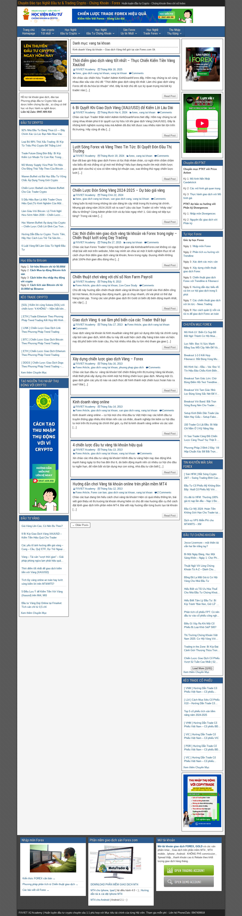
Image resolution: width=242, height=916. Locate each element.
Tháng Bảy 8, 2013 (110, 281)
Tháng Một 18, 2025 (111, 69)
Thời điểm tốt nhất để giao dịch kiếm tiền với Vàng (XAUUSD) (42, 570)
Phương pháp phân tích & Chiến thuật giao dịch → (50, 884)
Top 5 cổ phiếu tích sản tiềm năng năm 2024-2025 (199, 713)
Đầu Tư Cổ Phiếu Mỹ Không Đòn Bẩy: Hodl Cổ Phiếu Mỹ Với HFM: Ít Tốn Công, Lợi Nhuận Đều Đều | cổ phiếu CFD (202, 487)
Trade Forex (150, 31)
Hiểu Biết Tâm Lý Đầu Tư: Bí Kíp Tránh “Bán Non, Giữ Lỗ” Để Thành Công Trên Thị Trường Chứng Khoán (202, 602)
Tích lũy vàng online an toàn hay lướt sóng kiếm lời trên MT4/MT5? (42, 582)
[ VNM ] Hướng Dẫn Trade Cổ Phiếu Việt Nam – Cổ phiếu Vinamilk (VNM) (200, 690)
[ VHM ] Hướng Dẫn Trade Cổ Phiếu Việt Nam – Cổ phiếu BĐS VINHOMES (202, 724)
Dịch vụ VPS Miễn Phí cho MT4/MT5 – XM (199, 522)
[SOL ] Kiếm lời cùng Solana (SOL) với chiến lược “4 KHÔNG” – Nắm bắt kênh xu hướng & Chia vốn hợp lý (43, 307)
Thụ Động (173, 31)
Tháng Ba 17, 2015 (110, 242)
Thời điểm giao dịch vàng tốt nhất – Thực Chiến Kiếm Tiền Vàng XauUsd (124, 62)
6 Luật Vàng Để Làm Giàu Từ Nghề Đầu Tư (43, 247)
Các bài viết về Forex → (35, 890)
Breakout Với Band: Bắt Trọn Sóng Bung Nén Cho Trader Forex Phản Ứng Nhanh (200, 403)
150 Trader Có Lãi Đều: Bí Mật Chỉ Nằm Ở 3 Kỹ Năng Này (201, 426)
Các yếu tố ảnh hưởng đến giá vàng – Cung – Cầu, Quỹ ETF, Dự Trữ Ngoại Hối (42, 547)
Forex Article (82, 285)
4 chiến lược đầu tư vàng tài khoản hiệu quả (108, 445)
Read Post (170, 96)
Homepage (28, 31)
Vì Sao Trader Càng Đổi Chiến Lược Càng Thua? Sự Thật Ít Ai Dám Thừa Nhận (201, 438)
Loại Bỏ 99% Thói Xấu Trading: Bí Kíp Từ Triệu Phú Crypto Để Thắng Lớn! (43, 143)
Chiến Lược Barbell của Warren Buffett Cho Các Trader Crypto (43, 190)
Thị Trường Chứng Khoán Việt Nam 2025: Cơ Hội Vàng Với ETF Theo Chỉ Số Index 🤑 (201, 637)
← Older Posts (80, 525)
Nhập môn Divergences (203, 213)
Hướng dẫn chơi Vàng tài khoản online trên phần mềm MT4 (120, 484)
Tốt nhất (47, 31)
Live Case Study (128, 285)
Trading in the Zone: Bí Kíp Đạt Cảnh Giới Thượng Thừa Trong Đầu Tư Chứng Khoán (201, 648)
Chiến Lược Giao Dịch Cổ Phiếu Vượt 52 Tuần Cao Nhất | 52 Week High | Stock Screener (202, 660)
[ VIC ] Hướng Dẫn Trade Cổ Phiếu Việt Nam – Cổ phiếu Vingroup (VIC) (200, 759)
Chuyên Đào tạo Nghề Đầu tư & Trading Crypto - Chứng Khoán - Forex (69, 3)
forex (78, 73)
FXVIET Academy (85, 69)
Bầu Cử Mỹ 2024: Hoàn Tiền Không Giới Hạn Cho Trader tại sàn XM (201, 510)
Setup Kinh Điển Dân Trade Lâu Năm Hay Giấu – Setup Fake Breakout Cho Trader (201, 415)
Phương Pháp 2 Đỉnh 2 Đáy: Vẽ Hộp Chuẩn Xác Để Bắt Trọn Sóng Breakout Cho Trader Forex (202, 449)
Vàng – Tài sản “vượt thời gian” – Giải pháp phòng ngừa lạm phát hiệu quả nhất (43, 558)
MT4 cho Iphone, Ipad (103, 890)
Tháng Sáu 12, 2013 (111, 488)
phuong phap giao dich (131, 367)
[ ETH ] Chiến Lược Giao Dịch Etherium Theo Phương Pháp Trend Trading (43, 353)
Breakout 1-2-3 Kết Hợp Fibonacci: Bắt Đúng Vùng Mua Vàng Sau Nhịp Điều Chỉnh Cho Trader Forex (201, 357)
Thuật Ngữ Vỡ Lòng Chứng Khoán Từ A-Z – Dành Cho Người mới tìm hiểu (199, 567)
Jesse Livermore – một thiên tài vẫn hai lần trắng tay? (201, 544)
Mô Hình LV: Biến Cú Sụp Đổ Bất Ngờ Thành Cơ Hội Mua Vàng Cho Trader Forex (200, 334)
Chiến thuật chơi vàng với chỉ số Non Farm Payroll (112, 277)
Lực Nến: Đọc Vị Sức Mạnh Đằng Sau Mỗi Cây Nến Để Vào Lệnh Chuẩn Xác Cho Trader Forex (201, 345)
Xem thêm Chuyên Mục (34, 372)
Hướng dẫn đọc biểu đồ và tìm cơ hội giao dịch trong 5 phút (201, 291)
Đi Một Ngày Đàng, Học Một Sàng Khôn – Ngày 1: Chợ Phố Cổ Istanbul (201, 556)
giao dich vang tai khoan (96, 73)
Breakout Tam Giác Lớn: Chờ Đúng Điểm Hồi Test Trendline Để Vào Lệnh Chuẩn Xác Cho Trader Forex (200, 380)
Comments (138, 73)
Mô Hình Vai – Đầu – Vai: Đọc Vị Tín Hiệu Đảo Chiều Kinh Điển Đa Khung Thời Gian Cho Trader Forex (202, 368)
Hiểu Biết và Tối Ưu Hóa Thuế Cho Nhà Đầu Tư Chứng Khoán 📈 (201, 591)
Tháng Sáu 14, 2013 (111, 406)
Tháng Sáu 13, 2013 (111, 449)
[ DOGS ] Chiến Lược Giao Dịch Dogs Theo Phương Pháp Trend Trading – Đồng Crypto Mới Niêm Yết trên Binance (44, 364)
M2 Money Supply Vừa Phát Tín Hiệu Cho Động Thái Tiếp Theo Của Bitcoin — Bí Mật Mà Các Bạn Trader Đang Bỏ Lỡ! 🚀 (44, 167)
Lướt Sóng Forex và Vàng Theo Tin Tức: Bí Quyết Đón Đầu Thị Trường (122, 149)
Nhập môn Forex (202, 246)
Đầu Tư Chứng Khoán (98, 31)
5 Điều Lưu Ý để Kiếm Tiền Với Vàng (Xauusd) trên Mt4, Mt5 (42, 593)
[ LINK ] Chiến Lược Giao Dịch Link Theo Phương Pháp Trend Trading (41, 330)
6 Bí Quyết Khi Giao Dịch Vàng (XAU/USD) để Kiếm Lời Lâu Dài (123, 107)
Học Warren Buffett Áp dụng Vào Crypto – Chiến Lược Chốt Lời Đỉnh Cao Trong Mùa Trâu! (43, 224)
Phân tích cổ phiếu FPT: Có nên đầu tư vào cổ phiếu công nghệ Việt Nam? (201, 614)
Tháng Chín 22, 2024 (111, 195)
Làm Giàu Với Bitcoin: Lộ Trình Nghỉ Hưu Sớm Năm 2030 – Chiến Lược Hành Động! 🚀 (41, 213)
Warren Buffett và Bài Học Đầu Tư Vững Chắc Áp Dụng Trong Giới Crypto (44, 178)
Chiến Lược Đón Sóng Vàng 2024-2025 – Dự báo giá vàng (119, 190)
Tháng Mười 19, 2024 (112, 155)
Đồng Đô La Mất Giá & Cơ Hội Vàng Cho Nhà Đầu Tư (200, 579)
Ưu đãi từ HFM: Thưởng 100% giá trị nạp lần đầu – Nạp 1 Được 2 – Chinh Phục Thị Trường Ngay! (202, 499)
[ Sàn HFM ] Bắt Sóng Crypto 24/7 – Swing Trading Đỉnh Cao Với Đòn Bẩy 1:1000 (201, 476)
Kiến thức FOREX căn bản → (38, 878)
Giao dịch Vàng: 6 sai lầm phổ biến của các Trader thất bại (119, 320)
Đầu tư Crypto (68, 31)
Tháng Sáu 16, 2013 (111, 363)
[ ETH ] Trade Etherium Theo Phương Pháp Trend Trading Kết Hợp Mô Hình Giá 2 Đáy (42, 318)
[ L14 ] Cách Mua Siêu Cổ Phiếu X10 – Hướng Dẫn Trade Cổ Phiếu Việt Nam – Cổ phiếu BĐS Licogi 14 (202, 701)
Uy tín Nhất (128, 31)
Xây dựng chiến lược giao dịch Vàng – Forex (108, 359)
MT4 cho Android (100, 899)
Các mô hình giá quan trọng (205, 188)
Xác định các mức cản (205, 261)
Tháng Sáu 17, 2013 (111, 324)
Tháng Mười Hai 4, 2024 (113, 112)
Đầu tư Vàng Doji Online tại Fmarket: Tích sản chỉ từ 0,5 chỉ (42, 605)
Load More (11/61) (202, 668)
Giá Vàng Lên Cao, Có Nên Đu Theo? (42, 526)
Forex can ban (99, 492)
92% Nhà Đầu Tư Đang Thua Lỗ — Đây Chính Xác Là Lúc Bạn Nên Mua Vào (43, 132)
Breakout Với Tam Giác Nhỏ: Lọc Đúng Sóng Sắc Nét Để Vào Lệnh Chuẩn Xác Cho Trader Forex (202, 392)
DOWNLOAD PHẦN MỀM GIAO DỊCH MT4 (114, 884)
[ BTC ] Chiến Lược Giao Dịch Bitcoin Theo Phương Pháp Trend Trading (42, 341)
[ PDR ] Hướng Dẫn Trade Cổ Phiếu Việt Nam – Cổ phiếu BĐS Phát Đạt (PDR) (202, 748)
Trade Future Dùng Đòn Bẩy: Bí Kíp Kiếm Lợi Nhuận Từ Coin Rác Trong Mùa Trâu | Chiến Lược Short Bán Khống (41, 155)
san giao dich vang (121, 198)
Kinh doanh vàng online (91, 402)
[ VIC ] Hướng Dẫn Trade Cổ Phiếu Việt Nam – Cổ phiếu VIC (201, 736)
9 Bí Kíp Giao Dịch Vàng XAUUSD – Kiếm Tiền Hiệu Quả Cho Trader (42, 535)
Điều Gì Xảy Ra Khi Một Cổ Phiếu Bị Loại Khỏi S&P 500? (200, 625)
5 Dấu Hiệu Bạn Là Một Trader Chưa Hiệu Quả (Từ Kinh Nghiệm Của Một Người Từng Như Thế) (42, 201)
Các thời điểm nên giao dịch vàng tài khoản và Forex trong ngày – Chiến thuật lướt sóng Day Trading (125, 235)
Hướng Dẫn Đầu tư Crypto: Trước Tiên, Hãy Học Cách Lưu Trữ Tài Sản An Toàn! (43, 236)
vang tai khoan (119, 73)
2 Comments (164, 492)
